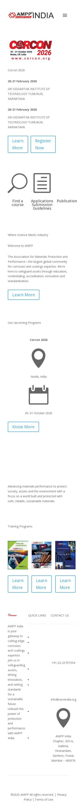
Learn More (18, 144)
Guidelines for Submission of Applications (39, 695)
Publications (39, 680)
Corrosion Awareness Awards (38, 658)
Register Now (43, 144)
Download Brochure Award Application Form (38, 722)
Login (35, 738)
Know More (23, 426)
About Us (37, 637)
